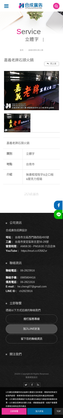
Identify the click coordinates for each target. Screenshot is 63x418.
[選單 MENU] (6, 6)
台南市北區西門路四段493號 (32, 237)
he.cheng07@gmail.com (32, 286)
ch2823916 (26, 291)
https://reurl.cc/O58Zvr (34, 250)
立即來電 (14, 411)
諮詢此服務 (31, 194)
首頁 (22, 50)
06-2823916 (27, 270)
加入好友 (39, 411)
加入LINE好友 (31, 328)
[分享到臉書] (32, 385)
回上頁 (53, 64)
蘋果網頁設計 (32, 377)
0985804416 (27, 277)
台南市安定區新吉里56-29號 (32, 241)
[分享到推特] (26, 385)
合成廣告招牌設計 (16, 230)
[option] (31, 90)
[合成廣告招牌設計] (30, 6)
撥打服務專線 (32, 319)
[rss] (38, 385)
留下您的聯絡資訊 (31, 338)
